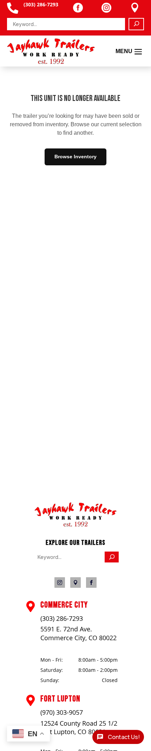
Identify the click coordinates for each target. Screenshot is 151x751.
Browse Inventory (75, 156)
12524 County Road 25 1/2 (78, 723)
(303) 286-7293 (61, 618)
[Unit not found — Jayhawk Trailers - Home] (51, 51)
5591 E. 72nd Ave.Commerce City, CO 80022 (78, 633)
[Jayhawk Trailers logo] (75, 524)
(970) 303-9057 (61, 712)
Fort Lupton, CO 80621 (73, 731)
